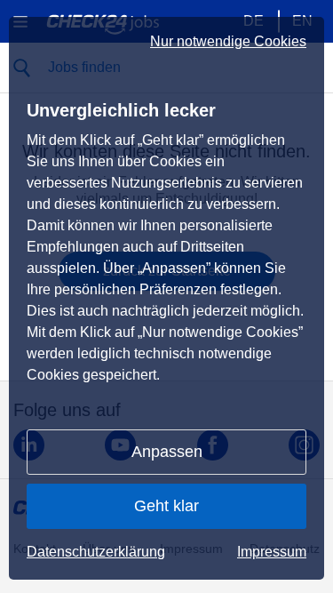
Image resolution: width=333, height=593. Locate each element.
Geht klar (166, 506)
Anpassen (166, 452)
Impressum (271, 551)
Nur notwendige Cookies (228, 42)
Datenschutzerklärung (96, 551)
